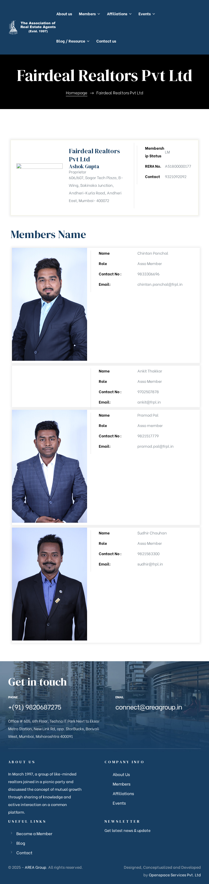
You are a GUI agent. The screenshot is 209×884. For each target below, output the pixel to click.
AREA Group (35, 867)
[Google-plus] (134, 721)
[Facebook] (116, 721)
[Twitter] (125, 721)
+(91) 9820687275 (34, 706)
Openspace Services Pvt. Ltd (175, 874)
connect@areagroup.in (148, 706)
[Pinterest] (161, 721)
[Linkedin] (152, 721)
